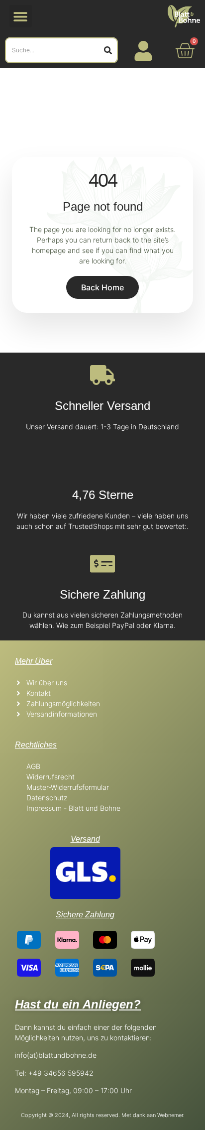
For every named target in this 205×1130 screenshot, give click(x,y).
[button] (20, 16)
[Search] (108, 50)
